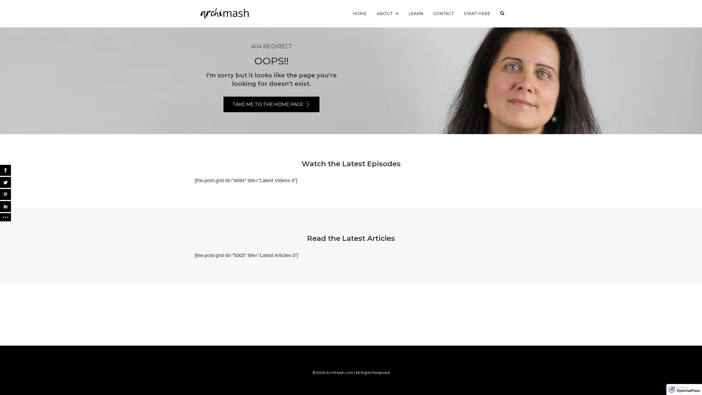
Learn (416, 13)
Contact (443, 13)
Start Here (477, 13)
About (385, 13)
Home (360, 13)
